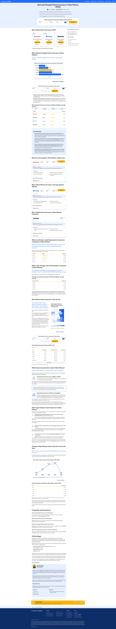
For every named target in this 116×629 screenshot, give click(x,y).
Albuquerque (45, 16)
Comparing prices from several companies (42, 414)
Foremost (72, 34)
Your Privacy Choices (76, 614)
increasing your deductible (54, 433)
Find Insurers (37, 42)
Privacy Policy (76, 613)
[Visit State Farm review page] (36, 162)
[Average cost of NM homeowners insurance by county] (58, 318)
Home (33, 607)
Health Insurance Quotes (59, 614)
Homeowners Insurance (38, 607)
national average (51, 274)
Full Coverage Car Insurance (50, 613)
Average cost (70, 40)
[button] (53, 9)
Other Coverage (108, 1)
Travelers (44, 124)
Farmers (44, 121)
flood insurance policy (46, 396)
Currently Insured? (65, 21)
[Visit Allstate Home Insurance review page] (36, 191)
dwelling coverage (56, 95)
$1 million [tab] (61, 108)
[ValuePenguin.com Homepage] (6, 1)
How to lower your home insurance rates (73, 43)
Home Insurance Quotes (59, 615)
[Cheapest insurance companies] (49, 72)
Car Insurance (87, 1)
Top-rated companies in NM (72, 39)
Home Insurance (93, 1)
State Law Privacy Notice (77, 615)
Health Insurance (101, 1)
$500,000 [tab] (53, 108)
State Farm (41, 11)
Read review (61, 161)
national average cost (42, 516)
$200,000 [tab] (36, 108)
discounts (55, 425)
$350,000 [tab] (44, 108)
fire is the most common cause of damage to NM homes (50, 139)
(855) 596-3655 (39, 601)
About (113, 1)
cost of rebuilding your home (54, 440)
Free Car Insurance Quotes (50, 615)
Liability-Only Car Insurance (50, 614)
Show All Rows (49, 362)
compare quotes (55, 151)
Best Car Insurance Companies (60, 613)
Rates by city (69, 42)
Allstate (44, 117)
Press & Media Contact (69, 615)
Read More (37, 44)
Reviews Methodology (69, 614)
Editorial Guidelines (69, 613)
